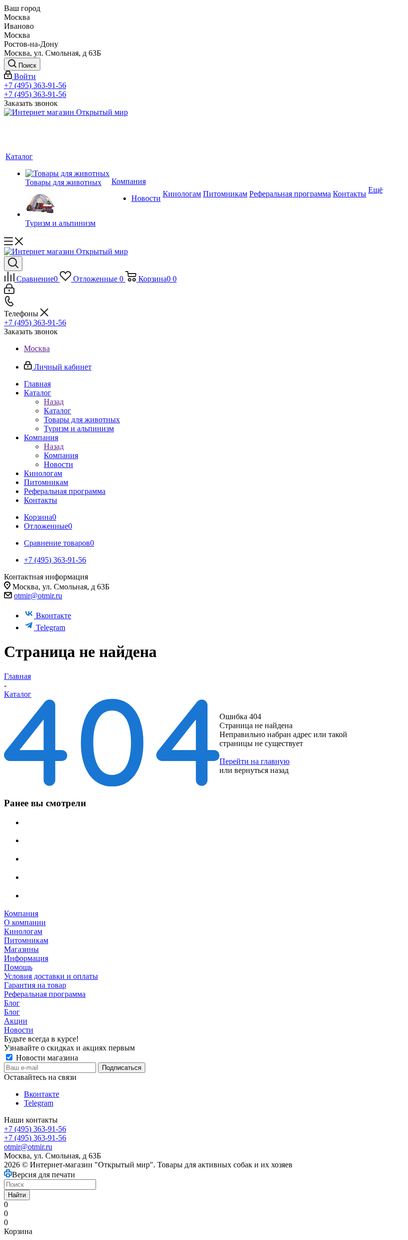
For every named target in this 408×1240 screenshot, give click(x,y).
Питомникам (26, 940)
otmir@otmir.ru (38, 595)
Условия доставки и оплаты (51, 976)
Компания (61, 455)
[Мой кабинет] (9, 291)
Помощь (18, 967)
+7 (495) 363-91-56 (35, 85)
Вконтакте (53, 615)
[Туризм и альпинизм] (67, 203)
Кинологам (23, 931)
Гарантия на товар (35, 985)
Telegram (50, 627)
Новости (18, 1030)
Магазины (21, 949)
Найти (17, 1195)
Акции (15, 1021)
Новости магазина (46, 1057)
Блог (12, 1003)
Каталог (57, 410)
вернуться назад (261, 770)
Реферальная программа (45, 994)
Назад (54, 401)
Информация (26, 958)
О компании (25, 922)
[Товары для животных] (67, 173)
